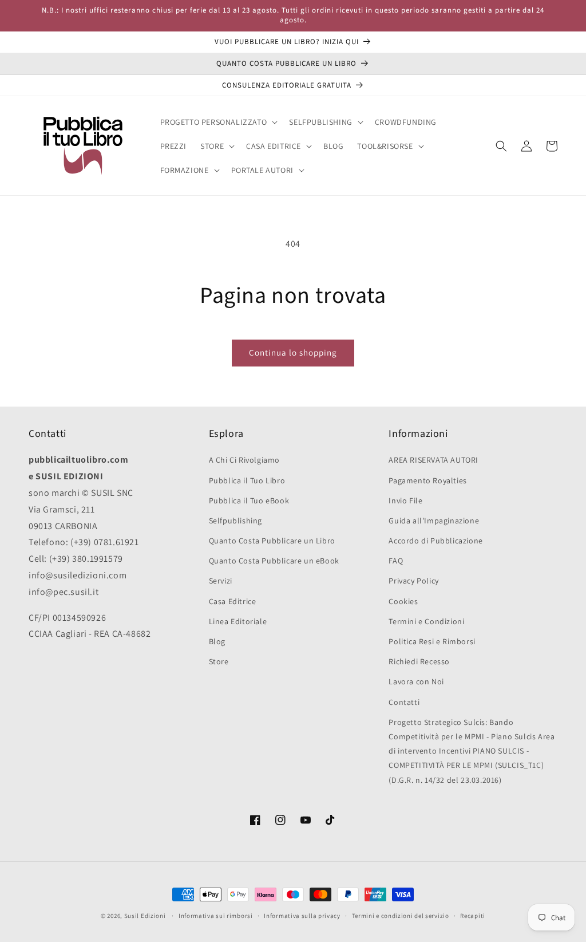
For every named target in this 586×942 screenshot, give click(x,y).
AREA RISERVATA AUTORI (433, 460)
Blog (217, 641)
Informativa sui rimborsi (216, 916)
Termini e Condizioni (426, 621)
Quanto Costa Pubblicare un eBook (274, 560)
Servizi (220, 581)
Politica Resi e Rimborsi (432, 641)
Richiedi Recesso (419, 661)
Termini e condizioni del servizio (400, 916)
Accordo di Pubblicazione (435, 540)
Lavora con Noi (416, 681)
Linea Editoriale (238, 621)
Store (219, 661)
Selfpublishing (235, 520)
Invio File (405, 500)
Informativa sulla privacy (302, 916)
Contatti (404, 702)
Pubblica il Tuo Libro (247, 480)
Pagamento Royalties (427, 480)
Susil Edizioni (145, 916)
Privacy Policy (413, 581)
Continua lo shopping (293, 352)
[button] (218, 122)
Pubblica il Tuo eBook (249, 500)
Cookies (403, 601)
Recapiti (472, 916)
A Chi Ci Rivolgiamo (244, 460)
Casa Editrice (232, 601)
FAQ (396, 560)
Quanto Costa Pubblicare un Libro (272, 540)
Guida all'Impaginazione (434, 520)
